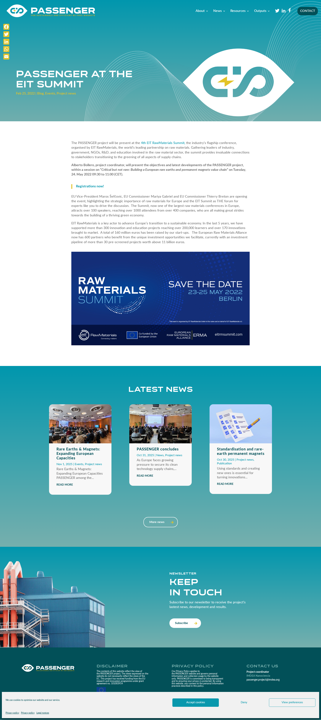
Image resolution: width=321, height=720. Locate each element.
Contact (307, 11)
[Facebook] (6, 27)
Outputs (260, 11)
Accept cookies (195, 702)
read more (64, 484)
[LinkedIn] (6, 41)
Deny (244, 702)
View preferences (292, 702)
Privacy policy (12, 713)
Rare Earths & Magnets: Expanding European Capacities (78, 453)
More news (156, 522)
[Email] (6, 56)
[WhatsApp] (6, 49)
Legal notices (42, 713)
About (200, 11)
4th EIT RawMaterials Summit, (163, 143)
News (217, 11)
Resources (238, 11)
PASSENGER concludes (158, 449)
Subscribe (181, 623)
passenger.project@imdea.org (263, 680)
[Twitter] (6, 34)
